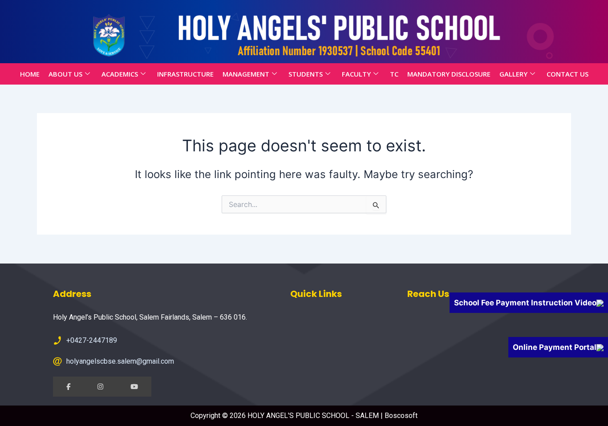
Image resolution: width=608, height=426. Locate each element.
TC (394, 73)
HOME (30, 73)
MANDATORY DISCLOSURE (448, 73)
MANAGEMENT (246, 73)
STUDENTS (305, 73)
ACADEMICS (119, 73)
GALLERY (513, 73)
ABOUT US (65, 73)
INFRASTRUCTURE (185, 73)
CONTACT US (567, 73)
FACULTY (356, 73)
